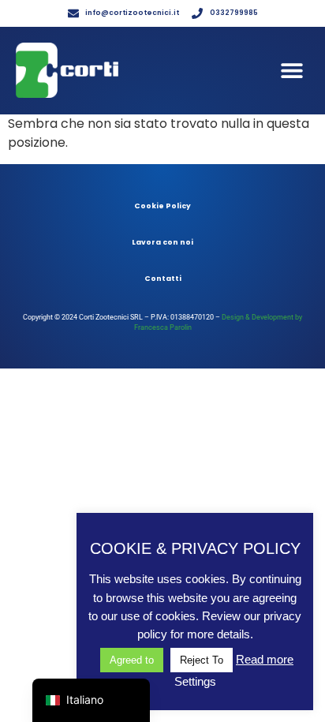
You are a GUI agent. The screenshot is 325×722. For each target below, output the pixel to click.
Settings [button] (195, 681)
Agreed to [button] (132, 660)
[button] (291, 70)
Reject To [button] (201, 660)
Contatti (162, 278)
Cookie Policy (162, 206)
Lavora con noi (162, 242)
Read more (264, 659)
